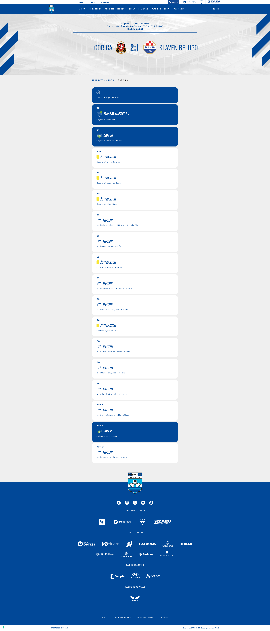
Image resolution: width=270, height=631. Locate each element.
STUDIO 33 (195, 628)
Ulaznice (156, 9)
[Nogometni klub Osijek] (51, 9)
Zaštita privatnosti (146, 618)
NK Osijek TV (95, 9)
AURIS (216, 628)
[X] (135, 503)
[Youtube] (143, 503)
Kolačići (164, 618)
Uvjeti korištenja (123, 618)
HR (214, 9)
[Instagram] (127, 503)
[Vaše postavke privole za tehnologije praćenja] (4, 627)
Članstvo (143, 9)
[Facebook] (119, 503)
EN (218, 9)
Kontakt (104, 2)
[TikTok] (151, 503)
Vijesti (82, 9)
